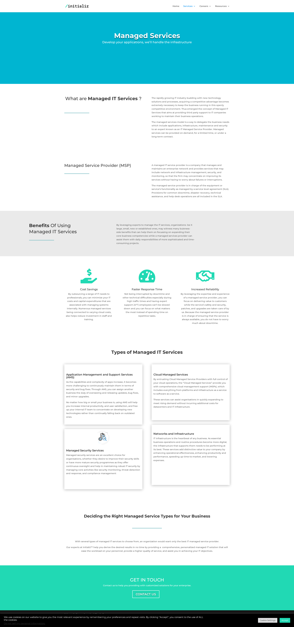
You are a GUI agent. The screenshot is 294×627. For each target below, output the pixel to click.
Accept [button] (284, 620)
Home (176, 6)
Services (187, 6)
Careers (204, 6)
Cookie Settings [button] (267, 620)
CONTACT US (146, 594)
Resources (221, 6)
